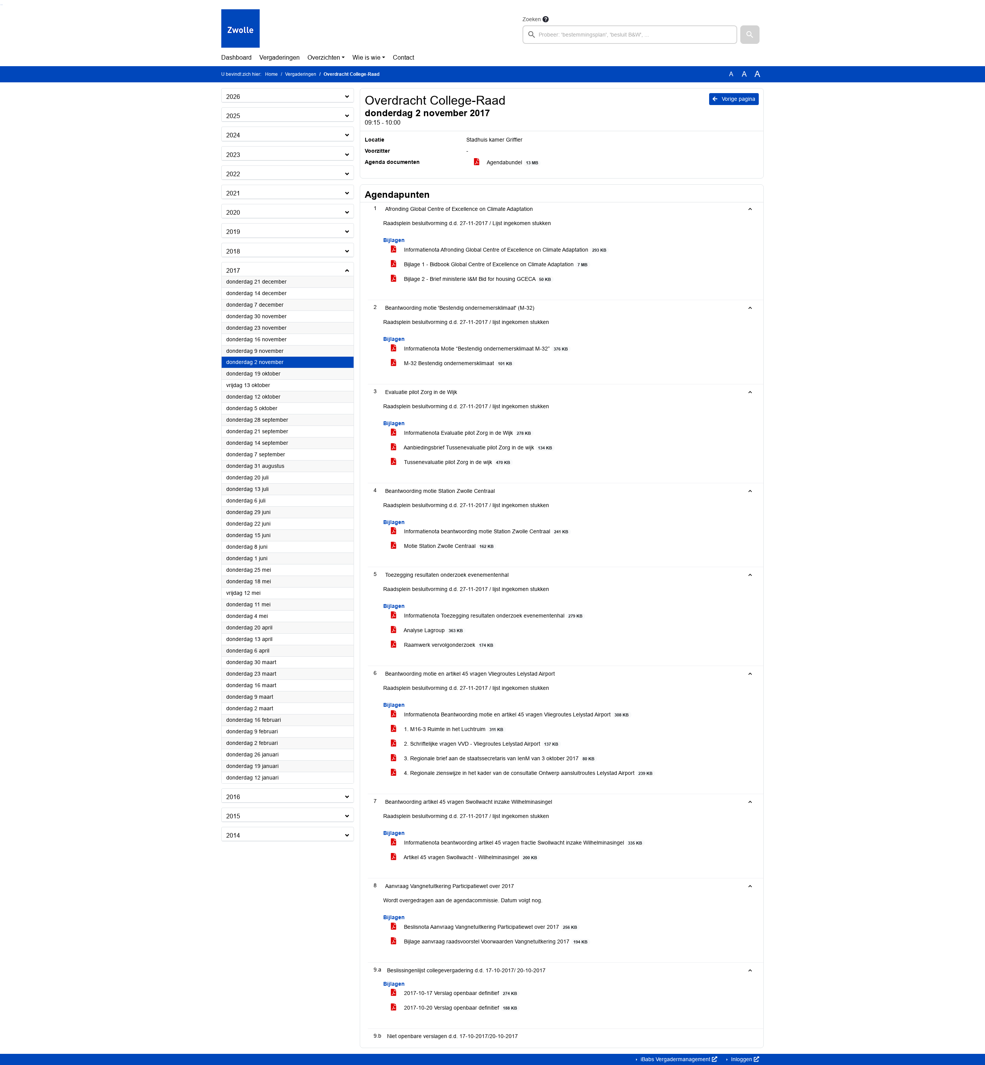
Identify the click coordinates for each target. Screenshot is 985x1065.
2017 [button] (233, 270)
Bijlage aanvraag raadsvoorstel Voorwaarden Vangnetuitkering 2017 (495, 941)
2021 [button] (233, 193)
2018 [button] (233, 251)
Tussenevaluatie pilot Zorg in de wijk (456, 462)
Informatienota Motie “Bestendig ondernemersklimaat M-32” (485, 349)
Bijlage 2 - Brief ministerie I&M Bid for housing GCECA (476, 279)
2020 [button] (233, 212)
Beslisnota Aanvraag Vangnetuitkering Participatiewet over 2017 (489, 927)
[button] (750, 34)
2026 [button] (233, 96)
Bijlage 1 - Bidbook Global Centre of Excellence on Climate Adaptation (495, 264)
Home (271, 74)
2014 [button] (233, 835)
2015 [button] (233, 816)
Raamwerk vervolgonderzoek (447, 645)
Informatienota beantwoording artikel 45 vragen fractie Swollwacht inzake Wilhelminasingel (522, 843)
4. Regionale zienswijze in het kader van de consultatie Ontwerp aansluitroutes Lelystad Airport (527, 773)
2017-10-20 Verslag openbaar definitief (459, 1008)
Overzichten (323, 57)
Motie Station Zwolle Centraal (448, 546)
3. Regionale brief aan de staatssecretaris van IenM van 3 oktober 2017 (498, 758)
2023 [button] (233, 155)
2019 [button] (233, 232)
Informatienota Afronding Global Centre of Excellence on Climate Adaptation (504, 250)
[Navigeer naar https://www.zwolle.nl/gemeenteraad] (240, 29)
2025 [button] (233, 116)
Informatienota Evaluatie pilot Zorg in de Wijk (466, 433)
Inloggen (742, 1059)
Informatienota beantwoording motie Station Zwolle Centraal (485, 531)
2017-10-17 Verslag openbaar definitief (459, 993)
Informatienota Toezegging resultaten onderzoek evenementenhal (492, 616)
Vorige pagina (737, 99)
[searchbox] (630, 34)
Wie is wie (366, 57)
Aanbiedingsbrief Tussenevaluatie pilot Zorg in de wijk (477, 447)
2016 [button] (233, 797)
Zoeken (532, 19)
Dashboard (236, 57)
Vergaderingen (279, 57)
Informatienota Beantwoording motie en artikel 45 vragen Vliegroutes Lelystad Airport (515, 714)
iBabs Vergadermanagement (675, 1059)
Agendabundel (512, 162)
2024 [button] (233, 135)
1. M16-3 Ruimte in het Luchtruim (452, 729)
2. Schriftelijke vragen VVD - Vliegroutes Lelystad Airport (480, 744)
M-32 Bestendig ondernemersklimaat (457, 363)
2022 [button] (233, 174)
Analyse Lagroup (432, 630)
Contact (403, 57)
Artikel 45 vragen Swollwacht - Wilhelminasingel (469, 857)
